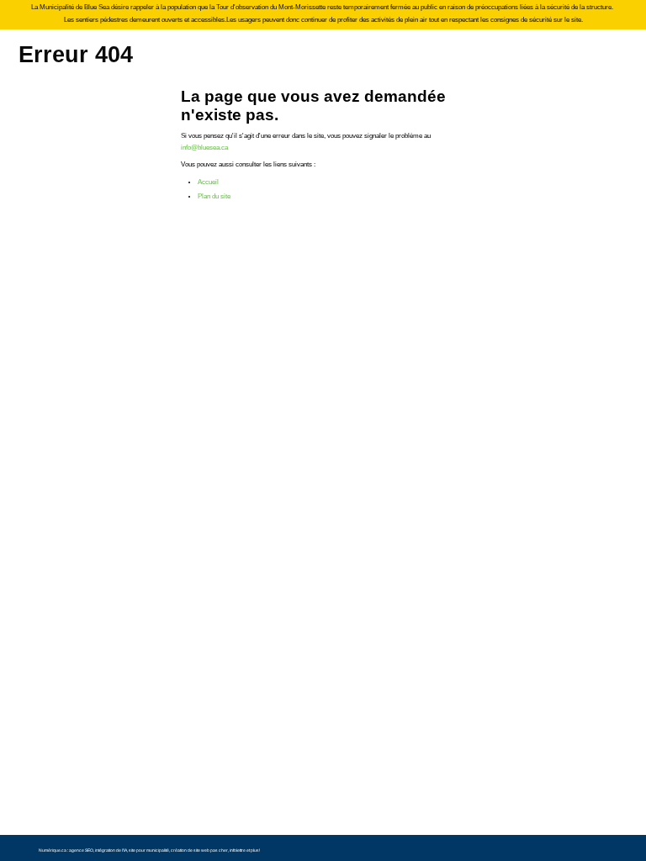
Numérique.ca (52, 850)
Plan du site (214, 196)
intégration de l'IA (111, 850)
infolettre (238, 850)
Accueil (208, 182)
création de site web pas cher (199, 850)
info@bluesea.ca (204, 147)
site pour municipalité (149, 850)
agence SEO (81, 850)
